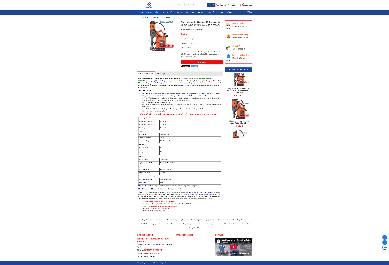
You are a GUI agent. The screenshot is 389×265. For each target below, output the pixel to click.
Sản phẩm (145, 17)
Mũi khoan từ (230, 220)
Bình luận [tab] (161, 74)
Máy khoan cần (175, 224)
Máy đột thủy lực (209, 220)
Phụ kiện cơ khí (243, 224)
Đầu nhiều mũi (163, 224)
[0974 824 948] (384, 237)
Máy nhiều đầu (242, 220)
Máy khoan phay (196, 220)
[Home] (149, 5)
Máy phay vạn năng (215, 224)
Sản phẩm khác (194, 228)
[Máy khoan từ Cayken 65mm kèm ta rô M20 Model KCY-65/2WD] (238, 135)
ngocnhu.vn (165, 208)
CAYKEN (167, 17)
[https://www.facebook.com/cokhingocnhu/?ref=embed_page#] (384, 242)
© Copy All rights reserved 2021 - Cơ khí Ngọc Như (152, 263)
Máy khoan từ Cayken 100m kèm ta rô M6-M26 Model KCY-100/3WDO (238, 85)
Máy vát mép (202, 224)
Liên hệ (229, 12)
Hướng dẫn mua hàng (215, 12)
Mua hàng (201, 62)
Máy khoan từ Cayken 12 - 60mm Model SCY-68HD (239, 117)
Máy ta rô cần (183, 220)
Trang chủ (167, 12)
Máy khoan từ (156, 17)
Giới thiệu (178, 12)
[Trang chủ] (138, 17)
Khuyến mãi (190, 12)
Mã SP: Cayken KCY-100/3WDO (192, 29)
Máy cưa (221, 220)
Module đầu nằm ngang (148, 224)
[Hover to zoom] (158, 36)
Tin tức (200, 12)
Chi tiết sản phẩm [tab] (145, 74)
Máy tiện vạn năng (189, 224)
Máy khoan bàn (147, 220)
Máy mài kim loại (230, 224)
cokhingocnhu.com (154, 208)
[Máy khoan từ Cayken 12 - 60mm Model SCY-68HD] (238, 104)
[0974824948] (384, 247)
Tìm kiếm (212, 5)
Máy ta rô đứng (171, 220)
